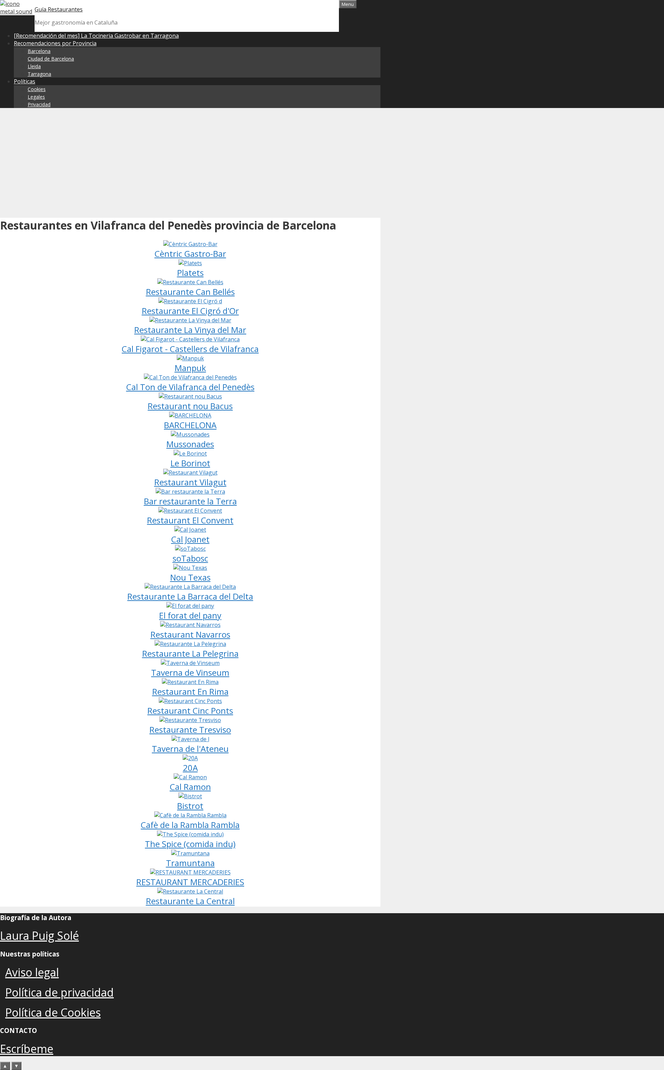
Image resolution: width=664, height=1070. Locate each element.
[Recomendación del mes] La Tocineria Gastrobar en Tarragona (96, 35)
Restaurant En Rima (190, 691)
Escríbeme (26, 1048)
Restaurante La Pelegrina (190, 653)
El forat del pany (190, 615)
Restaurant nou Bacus (190, 406)
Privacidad (39, 104)
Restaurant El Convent (190, 520)
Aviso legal (32, 972)
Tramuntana (190, 863)
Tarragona (39, 74)
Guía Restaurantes (59, 9)
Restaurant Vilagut (190, 482)
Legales (36, 96)
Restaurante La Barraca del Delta (190, 596)
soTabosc (190, 558)
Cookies (37, 89)
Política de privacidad (59, 992)
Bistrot (190, 805)
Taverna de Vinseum (190, 672)
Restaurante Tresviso (190, 729)
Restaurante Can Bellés (190, 291)
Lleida (34, 66)
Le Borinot (190, 463)
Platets (190, 272)
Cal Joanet (190, 539)
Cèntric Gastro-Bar (190, 253)
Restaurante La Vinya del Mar (190, 329)
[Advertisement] (332, 162)
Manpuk (190, 368)
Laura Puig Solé (39, 935)
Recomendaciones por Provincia (55, 43)
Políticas (24, 81)
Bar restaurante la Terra (190, 501)
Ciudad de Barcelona (51, 58)
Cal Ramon (190, 786)
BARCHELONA (190, 425)
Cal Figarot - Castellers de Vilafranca (190, 348)
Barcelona (39, 51)
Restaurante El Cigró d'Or (190, 310)
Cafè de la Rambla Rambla (190, 824)
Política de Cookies (53, 1012)
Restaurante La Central (190, 901)
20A (190, 767)
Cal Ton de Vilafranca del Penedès (190, 387)
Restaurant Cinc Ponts (190, 710)
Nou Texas (190, 577)
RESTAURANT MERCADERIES (190, 882)
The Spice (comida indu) (190, 843)
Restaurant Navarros (190, 634)
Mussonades (190, 444)
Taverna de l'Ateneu (190, 748)
